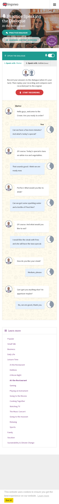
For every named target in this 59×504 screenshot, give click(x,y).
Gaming (13, 385)
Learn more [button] (43, 496)
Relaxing (13, 422)
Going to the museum (19, 416)
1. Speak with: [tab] (13, 63)
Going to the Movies (18, 396)
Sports (13, 427)
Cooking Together (17, 401)
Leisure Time (12, 359)
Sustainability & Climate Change (20, 442)
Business (11, 349)
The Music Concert (17, 411)
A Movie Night (15, 375)
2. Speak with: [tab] (37, 63)
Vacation (11, 437)
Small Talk (11, 344)
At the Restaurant (17, 364)
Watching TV (15, 406)
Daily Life (11, 354)
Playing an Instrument (19, 391)
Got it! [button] (9, 500)
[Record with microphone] (46, 55)
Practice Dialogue (18, 32)
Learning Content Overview (23, 40)
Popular (10, 338)
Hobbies (13, 370)
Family (10, 432)
